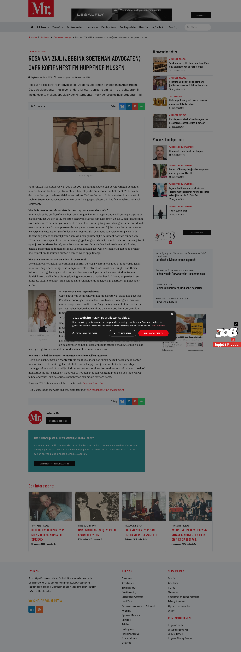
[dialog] (120, 326)
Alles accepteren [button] (153, 333)
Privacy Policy (158, 325)
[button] (84, 333)
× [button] (172, 314)
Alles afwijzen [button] (122, 333)
